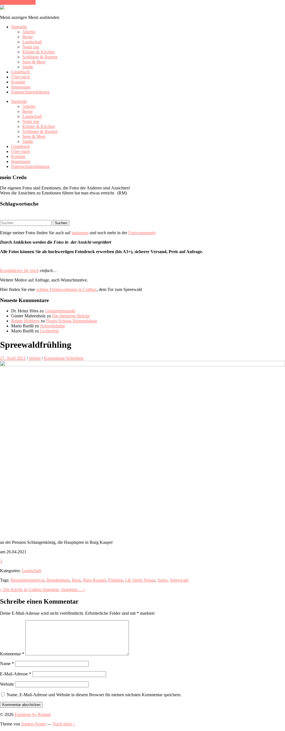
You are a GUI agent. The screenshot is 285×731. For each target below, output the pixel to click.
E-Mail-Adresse (15, 673)
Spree (163, 580)
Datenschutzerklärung (30, 92)
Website (7, 684)
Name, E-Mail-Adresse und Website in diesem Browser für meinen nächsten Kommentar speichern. (94, 694)
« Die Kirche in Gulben (21, 589)
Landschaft (32, 41)
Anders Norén (33, 724)
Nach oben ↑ (64, 724)
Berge (27, 36)
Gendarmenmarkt (60, 310)
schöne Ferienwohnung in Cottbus (66, 289)
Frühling (115, 580)
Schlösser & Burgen (40, 57)
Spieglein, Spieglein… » (64, 589)
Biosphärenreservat (27, 580)
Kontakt (18, 82)
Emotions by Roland (32, 714)
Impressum (20, 87)
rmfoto (35, 358)
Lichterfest (49, 331)
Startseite (19, 26)
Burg (76, 580)
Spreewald (179, 580)
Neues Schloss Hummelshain (71, 320)
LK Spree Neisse (140, 580)
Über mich (20, 77)
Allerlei (28, 31)
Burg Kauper (94, 580)
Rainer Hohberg (25, 320)
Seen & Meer (34, 62)
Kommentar (12, 653)
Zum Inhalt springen (18, 2)
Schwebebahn (52, 325)
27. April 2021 (13, 358)
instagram (80, 232)
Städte (27, 67)
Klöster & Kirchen (38, 52)
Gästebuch (20, 72)
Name (7, 663)
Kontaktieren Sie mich (19, 270)
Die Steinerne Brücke (71, 315)
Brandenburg (58, 580)
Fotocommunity (142, 232)
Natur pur (30, 47)
